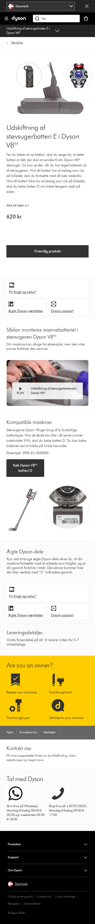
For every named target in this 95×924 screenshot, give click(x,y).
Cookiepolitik (43, 896)
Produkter (14, 844)
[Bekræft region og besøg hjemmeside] (87, 6)
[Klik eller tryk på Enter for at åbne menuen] (6, 18)
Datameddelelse (32, 903)
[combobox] (40, 6)
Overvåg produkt (47, 251)
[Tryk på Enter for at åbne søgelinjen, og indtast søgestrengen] (56, 18)
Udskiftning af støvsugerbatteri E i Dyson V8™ (28, 31)
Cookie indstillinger (65, 896)
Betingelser (14, 903)
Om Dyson (15, 870)
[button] (47, 391)
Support (13, 857)
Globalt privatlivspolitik (20, 896)
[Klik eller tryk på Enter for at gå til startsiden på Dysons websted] (19, 20)
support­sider (26, 756)
